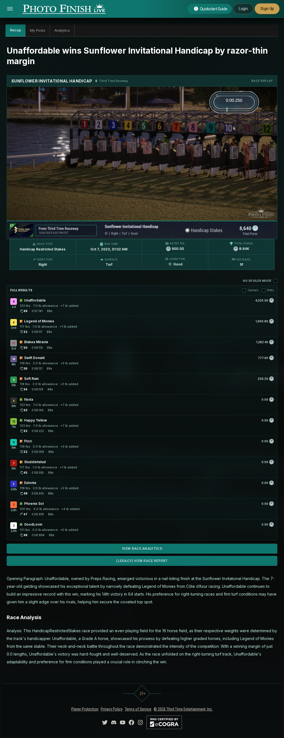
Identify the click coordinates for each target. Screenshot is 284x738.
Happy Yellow (35, 420)
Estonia (30, 483)
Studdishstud (35, 462)
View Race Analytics (142, 549)
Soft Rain (31, 378)
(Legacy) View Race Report (142, 561)
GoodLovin (33, 524)
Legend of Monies (39, 321)
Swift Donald (34, 358)
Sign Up (267, 8)
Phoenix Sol (34, 503)
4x (85, 232)
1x (67, 232)
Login (243, 8)
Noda (28, 399)
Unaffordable (35, 300)
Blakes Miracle (36, 342)
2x (76, 232)
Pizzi (28, 441)
